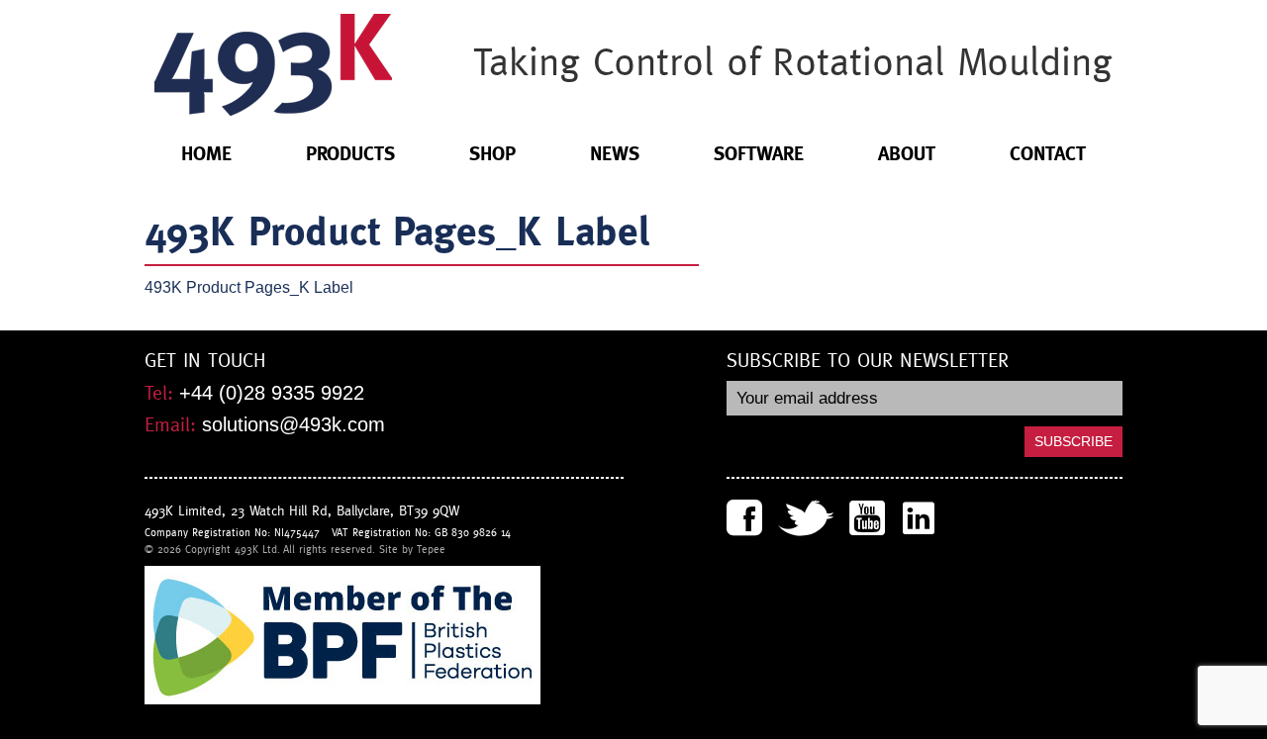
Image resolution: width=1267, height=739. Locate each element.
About (906, 153)
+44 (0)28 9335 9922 (271, 393)
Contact (1048, 153)
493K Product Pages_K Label (249, 287)
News (614, 153)
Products (350, 153)
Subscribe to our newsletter (868, 361)
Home (206, 153)
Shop (492, 153)
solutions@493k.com (293, 424)
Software (759, 153)
